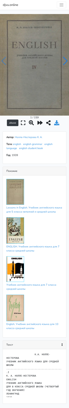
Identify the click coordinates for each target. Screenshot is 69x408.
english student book (31, 148)
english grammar (33, 144)
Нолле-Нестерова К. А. (28, 137)
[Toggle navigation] (61, 5)
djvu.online (10, 5)
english (17, 144)
